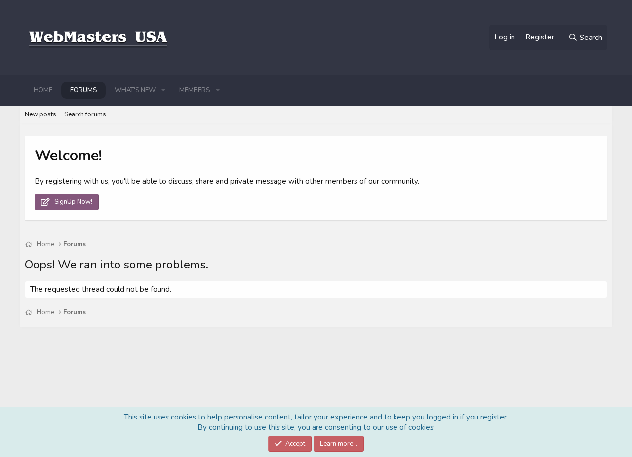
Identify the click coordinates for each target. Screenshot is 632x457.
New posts (40, 114)
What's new (135, 90)
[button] (163, 90)
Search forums (85, 114)
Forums (83, 90)
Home (43, 90)
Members (194, 90)
